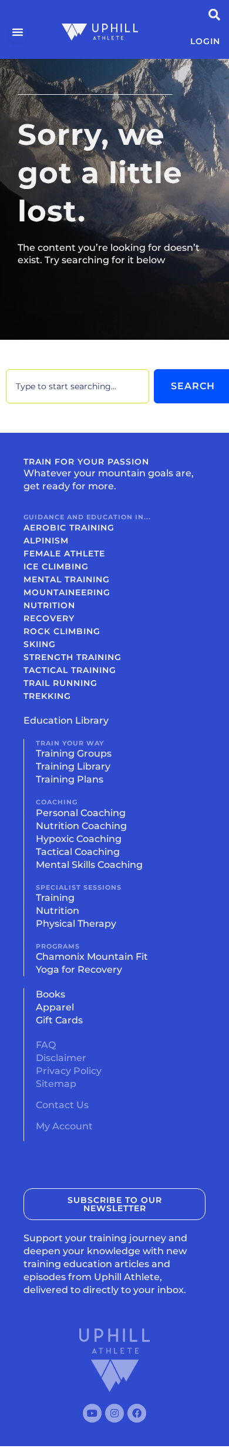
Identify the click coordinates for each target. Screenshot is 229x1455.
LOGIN (205, 41)
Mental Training (66, 579)
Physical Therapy (76, 923)
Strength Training (72, 657)
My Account (64, 1126)
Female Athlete (64, 553)
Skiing (39, 644)
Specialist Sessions (79, 887)
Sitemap (56, 1083)
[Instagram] (114, 1413)
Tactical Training (69, 670)
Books (50, 994)
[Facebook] (136, 1413)
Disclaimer (61, 1057)
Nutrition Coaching (81, 825)
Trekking (47, 696)
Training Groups (74, 753)
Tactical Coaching (78, 851)
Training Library (73, 766)
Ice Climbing (56, 566)
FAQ (46, 1044)
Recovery (49, 618)
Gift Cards (59, 1020)
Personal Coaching (81, 812)
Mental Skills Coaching (89, 864)
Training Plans (69, 779)
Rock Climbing (61, 631)
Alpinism (46, 540)
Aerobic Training (68, 527)
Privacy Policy (69, 1070)
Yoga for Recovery (79, 969)
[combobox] (77, 386)
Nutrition (49, 605)
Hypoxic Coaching (79, 838)
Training (55, 897)
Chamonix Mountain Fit (92, 956)
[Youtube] (92, 1413)
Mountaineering (66, 592)
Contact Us (62, 1105)
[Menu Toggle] (18, 32)
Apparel (55, 1007)
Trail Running (60, 683)
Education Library (66, 720)
